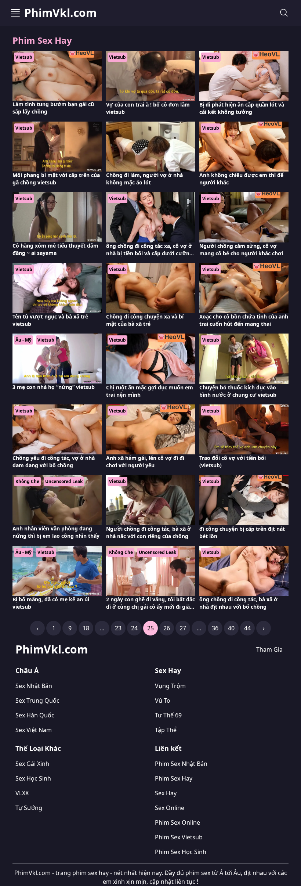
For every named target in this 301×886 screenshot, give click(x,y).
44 (247, 628)
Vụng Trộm (170, 686)
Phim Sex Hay (173, 778)
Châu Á (27, 670)
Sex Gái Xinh (32, 764)
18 (86, 628)
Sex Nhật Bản (33, 686)
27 (182, 628)
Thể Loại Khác (38, 748)
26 (166, 628)
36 (215, 628)
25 (150, 628)
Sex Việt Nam (33, 730)
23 (118, 628)
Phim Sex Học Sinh (180, 852)
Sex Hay (168, 670)
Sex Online (169, 808)
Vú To (162, 700)
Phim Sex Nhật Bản (181, 764)
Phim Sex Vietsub (179, 837)
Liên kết (168, 748)
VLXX (22, 793)
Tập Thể (166, 730)
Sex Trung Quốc (37, 700)
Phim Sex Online (177, 822)
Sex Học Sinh (33, 778)
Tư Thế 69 (168, 715)
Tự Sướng (28, 808)
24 (134, 628)
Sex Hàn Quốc (34, 715)
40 (231, 628)
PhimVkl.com (60, 12)
